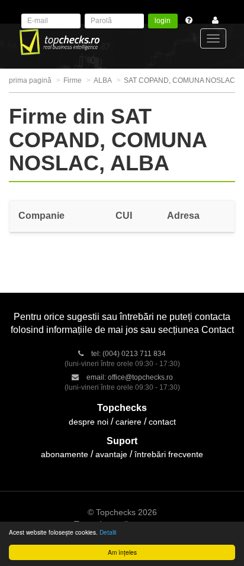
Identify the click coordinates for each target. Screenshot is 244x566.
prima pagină (30, 80)
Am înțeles (122, 552)
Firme (72, 80)
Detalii (107, 532)
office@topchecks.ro (140, 377)
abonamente (64, 454)
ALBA (103, 80)
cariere (128, 421)
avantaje (111, 454)
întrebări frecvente (168, 454)
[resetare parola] (192, 21)
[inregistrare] (212, 21)
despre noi (88, 421)
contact (162, 421)
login (163, 21)
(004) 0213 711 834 (134, 354)
